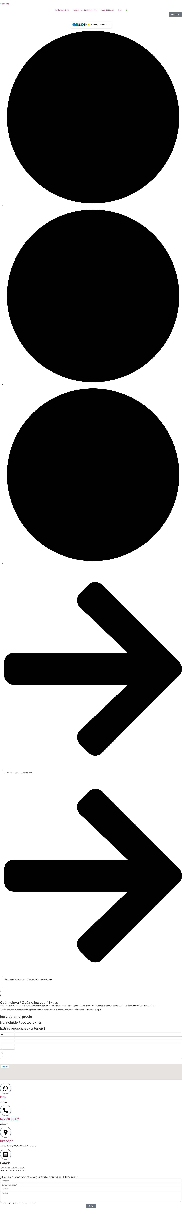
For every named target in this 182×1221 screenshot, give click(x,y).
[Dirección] (5, 1132)
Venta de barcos (107, 10)
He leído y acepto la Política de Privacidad (19, 1203)
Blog (120, 10)
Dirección (6, 1141)
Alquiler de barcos (62, 10)
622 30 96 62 (9, 1119)
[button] (91, 25)
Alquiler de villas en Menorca (85, 10)
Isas (3, 1097)
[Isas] (5, 1088)
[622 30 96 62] (5, 1110)
